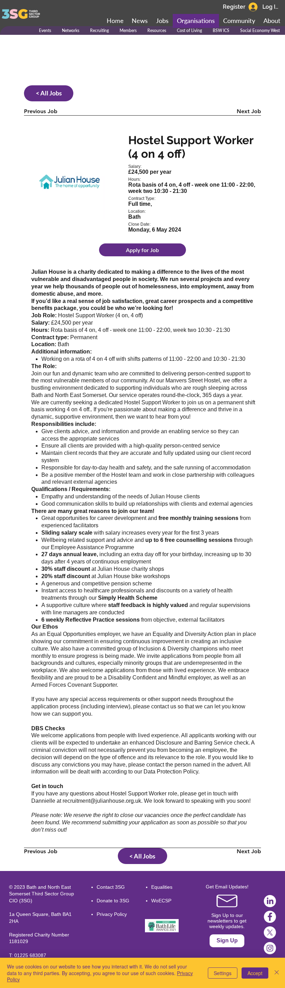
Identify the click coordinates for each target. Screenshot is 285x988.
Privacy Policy (112, 914)
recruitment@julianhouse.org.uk (102, 801)
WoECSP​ (161, 900)
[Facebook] (270, 917)
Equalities (161, 887)
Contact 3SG (111, 887)
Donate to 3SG (113, 900)
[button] (239, 21)
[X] (270, 932)
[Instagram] (270, 948)
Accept (254, 973)
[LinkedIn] (270, 901)
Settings (222, 973)
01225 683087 (30, 955)
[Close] (276, 972)
